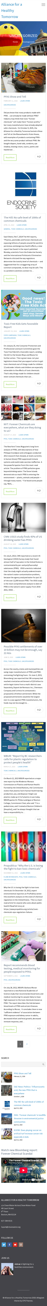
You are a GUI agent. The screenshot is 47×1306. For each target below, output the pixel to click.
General (7, 229)
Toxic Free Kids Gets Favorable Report (21, 325)
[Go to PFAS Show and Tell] (23, 78)
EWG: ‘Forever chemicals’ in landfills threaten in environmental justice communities (30, 1118)
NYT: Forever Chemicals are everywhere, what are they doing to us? (22, 427)
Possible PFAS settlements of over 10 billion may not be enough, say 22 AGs (23, 650)
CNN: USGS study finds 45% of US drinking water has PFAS (23, 538)
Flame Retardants (11, 877)
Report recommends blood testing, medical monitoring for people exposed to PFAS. (22, 968)
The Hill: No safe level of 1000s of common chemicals (22, 219)
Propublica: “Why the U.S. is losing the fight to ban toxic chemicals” (23, 867)
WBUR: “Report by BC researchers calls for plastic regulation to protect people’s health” (23, 759)
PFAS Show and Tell (15, 96)
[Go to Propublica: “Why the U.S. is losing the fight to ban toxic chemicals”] (23, 846)
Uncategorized (28, 42)
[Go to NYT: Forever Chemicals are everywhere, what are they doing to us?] (23, 408)
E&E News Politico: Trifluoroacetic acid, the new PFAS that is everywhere (29, 1090)
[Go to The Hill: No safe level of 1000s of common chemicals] (23, 191)
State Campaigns (10, 335)
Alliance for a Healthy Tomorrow (11, 10)
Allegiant (40, 1297)
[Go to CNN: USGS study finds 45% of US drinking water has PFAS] (23, 518)
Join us (17, 1264)
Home (15, 42)
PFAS (5, 439)
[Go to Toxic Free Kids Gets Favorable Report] (23, 305)
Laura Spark (25, 101)
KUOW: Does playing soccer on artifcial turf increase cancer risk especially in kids (28, 1133)
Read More (10, 157)
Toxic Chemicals (17, 229)
